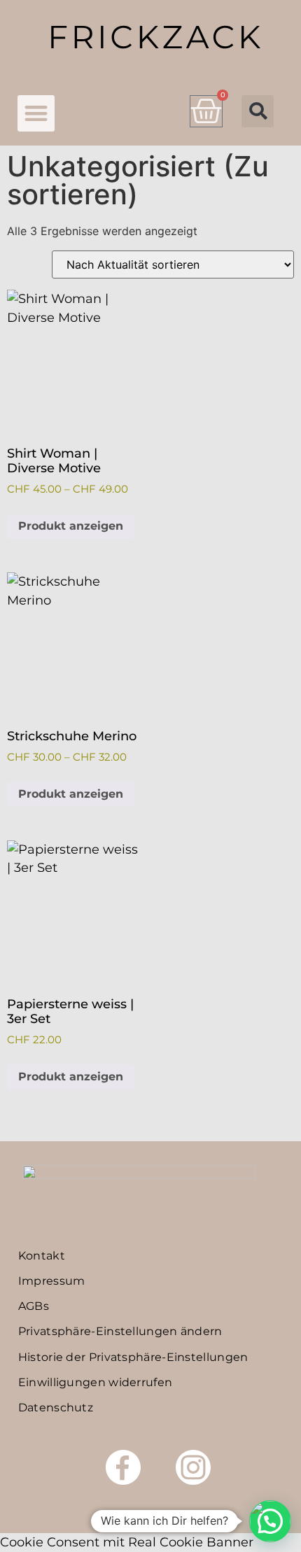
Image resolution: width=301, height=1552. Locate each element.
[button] (36, 113)
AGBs (33, 1306)
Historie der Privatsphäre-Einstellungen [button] (133, 1357)
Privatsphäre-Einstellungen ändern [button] (120, 1331)
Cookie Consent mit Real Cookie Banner (126, 1542)
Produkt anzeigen (70, 525)
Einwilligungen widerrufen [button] (95, 1382)
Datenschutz (55, 1407)
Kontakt (41, 1255)
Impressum (51, 1281)
